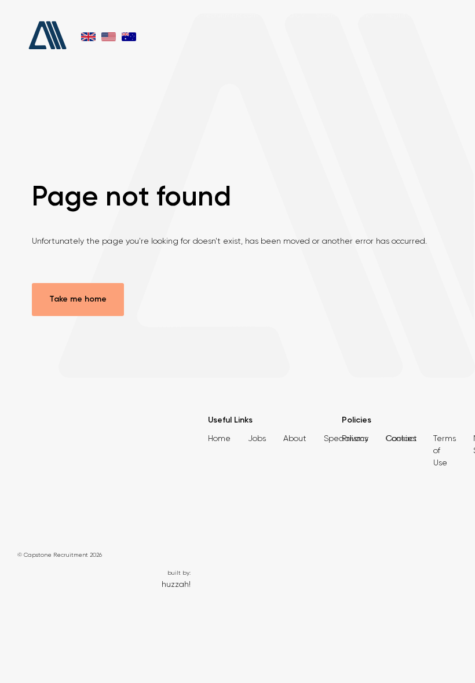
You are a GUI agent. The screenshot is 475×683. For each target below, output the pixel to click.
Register (399, 15)
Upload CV (287, 15)
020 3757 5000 (103, 15)
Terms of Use (444, 450)
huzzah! (176, 584)
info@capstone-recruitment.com (205, 15)
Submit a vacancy (345, 15)
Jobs (257, 438)
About (294, 438)
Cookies (401, 438)
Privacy (355, 438)
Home (219, 438)
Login (433, 15)
